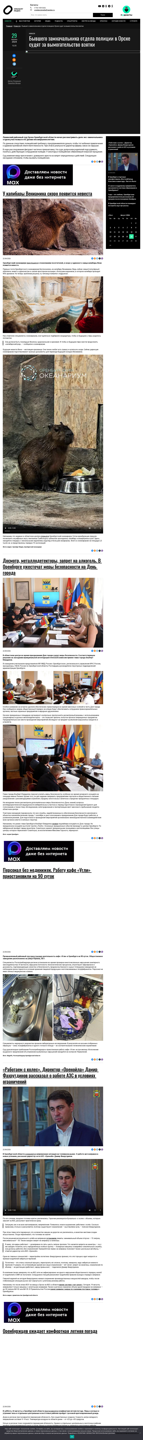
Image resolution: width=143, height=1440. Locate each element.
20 (123, 236)
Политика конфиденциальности (127, 1433)
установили (51, 1238)
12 (119, 232)
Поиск (103, 15)
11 (114, 232)
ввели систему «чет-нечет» (70, 1285)
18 (114, 236)
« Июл (110, 215)
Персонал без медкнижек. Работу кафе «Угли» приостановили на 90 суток (47, 872)
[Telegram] (14, 64)
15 (131, 232)
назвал (55, 824)
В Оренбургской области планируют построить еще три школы (122, 205)
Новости (17, 26)
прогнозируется (51, 1411)
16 (136, 232)
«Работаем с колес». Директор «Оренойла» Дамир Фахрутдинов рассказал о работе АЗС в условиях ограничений (51, 1075)
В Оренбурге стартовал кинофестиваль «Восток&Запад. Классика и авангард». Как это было (122, 179)
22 (131, 236)
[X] (100, 162)
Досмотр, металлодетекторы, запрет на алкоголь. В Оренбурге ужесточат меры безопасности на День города (52, 566)
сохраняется (30, 1154)
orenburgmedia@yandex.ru (44, 10)
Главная (9, 26)
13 (123, 232)
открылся (44, 536)
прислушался (32, 263)
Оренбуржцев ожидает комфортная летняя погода (50, 1330)
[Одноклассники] (14, 60)
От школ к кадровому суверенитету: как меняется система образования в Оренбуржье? (122, 188)
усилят (56, 655)
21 (127, 236)
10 (110, 232)
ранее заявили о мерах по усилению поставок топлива (74, 1289)
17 (110, 236)
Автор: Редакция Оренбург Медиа (14, 82)
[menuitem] (8, 21)
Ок (72, 1437)
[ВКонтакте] (14, 55)
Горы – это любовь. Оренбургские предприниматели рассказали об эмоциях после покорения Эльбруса (122, 197)
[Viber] (102, 162)
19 (119, 236)
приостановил (36, 956)
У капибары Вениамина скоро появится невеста (47, 193)
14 (127, 232)
